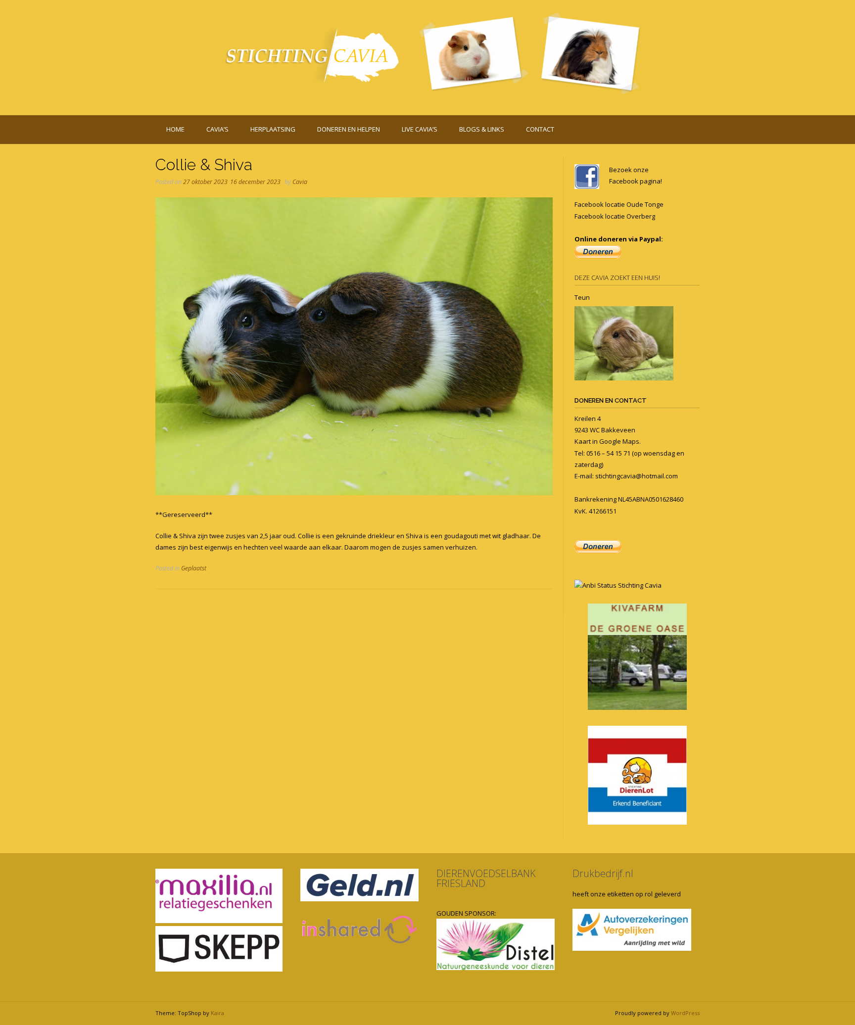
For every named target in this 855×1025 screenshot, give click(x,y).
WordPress (685, 1013)
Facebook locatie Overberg (614, 216)
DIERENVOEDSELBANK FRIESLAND (486, 878)
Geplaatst (193, 568)
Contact (540, 129)
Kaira (217, 1013)
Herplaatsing (272, 129)
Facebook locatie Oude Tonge (619, 204)
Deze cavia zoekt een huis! (617, 277)
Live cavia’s (419, 129)
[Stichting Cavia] (427, 55)
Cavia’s (217, 129)
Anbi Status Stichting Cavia (622, 585)
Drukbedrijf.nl (602, 873)
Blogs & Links (481, 129)
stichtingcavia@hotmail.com (636, 475)
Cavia (299, 182)
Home (175, 129)
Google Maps (619, 441)
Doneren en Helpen (348, 129)
